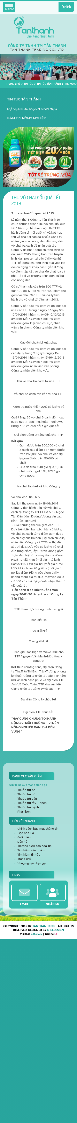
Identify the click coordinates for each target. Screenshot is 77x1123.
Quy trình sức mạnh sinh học (28, 785)
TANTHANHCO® (43, 926)
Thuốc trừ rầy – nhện (32, 803)
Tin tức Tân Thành (49, 83)
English (66, 7)
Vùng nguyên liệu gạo (32, 863)
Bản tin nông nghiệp (26, 118)
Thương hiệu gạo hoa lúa (34, 846)
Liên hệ (22, 841)
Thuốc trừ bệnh (28, 807)
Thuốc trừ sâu (27, 798)
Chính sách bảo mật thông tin (37, 828)
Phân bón (24, 811)
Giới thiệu (24, 837)
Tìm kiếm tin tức (28, 854)
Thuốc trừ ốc (26, 790)
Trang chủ (13, 83)
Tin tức (28, 83)
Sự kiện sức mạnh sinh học (32, 109)
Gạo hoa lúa (25, 833)
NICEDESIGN (55, 930)
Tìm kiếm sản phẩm (31, 850)
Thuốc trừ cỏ (26, 794)
